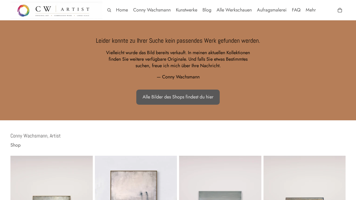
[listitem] (310, 10)
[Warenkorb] (340, 10)
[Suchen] (109, 10)
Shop (15, 145)
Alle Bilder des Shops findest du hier (178, 96)
